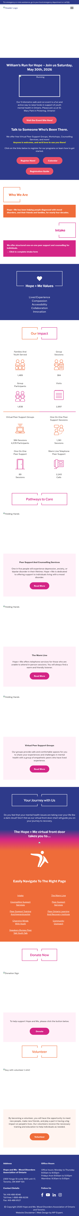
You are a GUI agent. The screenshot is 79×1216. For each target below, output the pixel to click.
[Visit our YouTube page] (48, 1195)
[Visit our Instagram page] (60, 1195)
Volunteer (39, 1136)
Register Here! (28, 160)
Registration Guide (39, 171)
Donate (39, 1031)
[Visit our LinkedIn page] (54, 1195)
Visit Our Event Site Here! (40, 120)
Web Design (43, 1212)
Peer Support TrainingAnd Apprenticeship (20, 913)
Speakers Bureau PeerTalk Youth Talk (20, 931)
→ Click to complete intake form (22, 251)
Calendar (52, 160)
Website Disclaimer (25, 1212)
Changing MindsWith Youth (20, 922)
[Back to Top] (75, 1211)
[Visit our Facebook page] (42, 1195)
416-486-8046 (14, 1194)
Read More (39, 585)
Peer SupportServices (58, 903)
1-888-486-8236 (20, 1197)
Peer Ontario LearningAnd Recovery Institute (58, 913)
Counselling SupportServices (20, 903)
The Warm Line (58, 895)
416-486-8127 (14, 1200)
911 (68, 2)
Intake (20, 895)
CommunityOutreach (58, 922)
